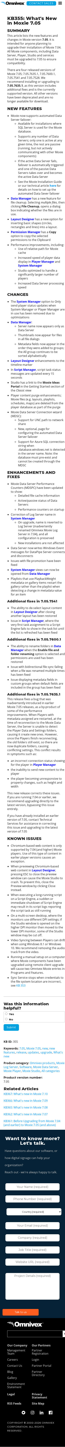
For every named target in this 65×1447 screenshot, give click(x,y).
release (21, 1052)
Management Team (16, 1352)
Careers (12, 1360)
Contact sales (41, 3)
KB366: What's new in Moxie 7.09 (26, 1101)
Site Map (38, 1403)
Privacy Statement (39, 1396)
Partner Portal (41, 1366)
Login (35, 1360)
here (53, 186)
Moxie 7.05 (33, 1048)
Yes (11, 1014)
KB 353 (20, 985)
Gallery (12, 1378)
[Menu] (60, 3)
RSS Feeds (14, 1403)
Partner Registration (40, 1352)
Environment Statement (16, 1385)
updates (33, 1052)
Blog (10, 1372)
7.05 (22, 1048)
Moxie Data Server (45, 1067)
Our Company (17, 1345)
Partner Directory (38, 1373)
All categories (51, 1071)
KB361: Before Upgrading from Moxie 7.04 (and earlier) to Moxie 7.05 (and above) (32, 1123)
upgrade (46, 1052)
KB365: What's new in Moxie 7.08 (26, 1107)
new (45, 1048)
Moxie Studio (31, 1071)
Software (26, 1067)
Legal (11, 1394)
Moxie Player (12, 1071)
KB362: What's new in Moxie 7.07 (26, 1114)
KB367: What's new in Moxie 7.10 (26, 1094)
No (11, 1019)
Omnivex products (42, 1063)
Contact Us (14, 1366)
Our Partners (41, 1345)
